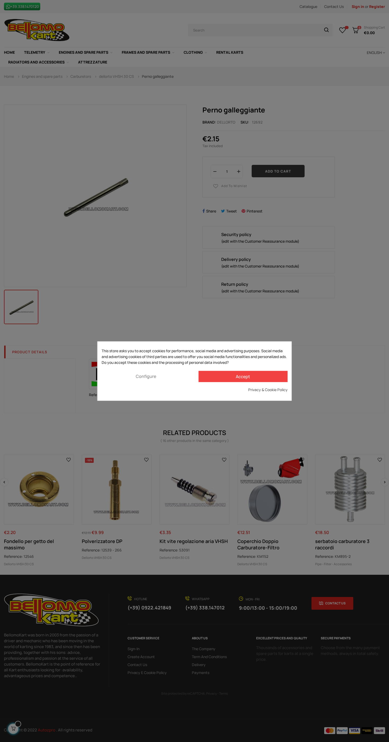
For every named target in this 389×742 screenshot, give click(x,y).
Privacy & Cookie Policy (268, 389)
